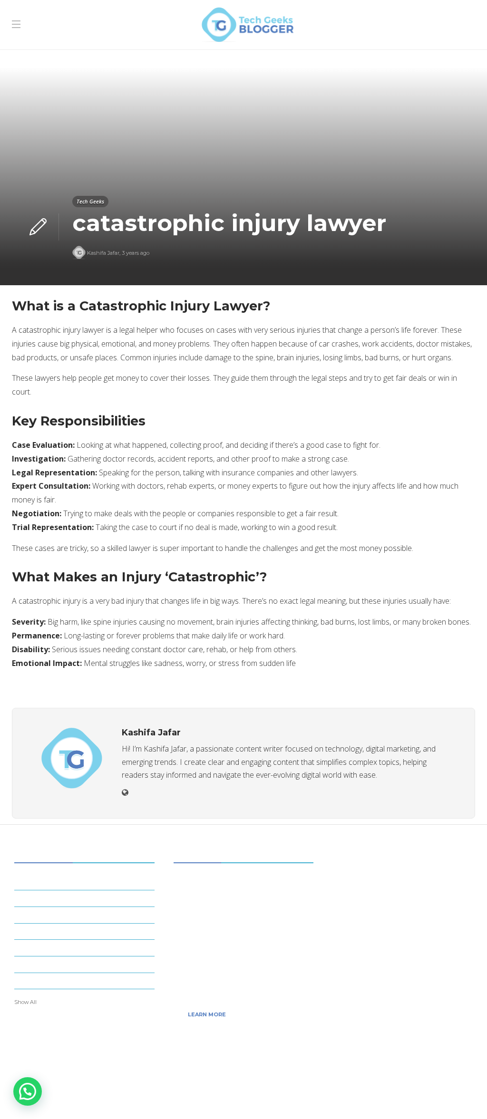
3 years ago (135, 253)
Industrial (86, 947)
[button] (27, 1091)
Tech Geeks (90, 201)
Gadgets (86, 931)
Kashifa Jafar (103, 253)
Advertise (451, 1097)
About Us (373, 1097)
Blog (412, 1097)
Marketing (86, 964)
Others (86, 980)
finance (86, 914)
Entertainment (86, 898)
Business (86, 881)
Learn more (207, 1014)
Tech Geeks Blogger (445, 1083)
